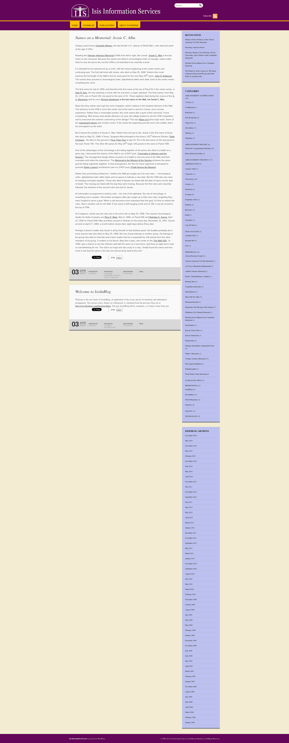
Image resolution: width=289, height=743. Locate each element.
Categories (189, 174)
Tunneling (188, 138)
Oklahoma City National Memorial (197, 312)
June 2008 (189, 656)
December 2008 (190, 640)
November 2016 (191, 435)
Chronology (108, 273)
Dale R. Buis (81, 92)
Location (188, 194)
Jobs (186, 245)
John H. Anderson (163, 76)
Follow (119, 257)
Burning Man (190, 281)
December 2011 (190, 533)
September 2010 (191, 568)
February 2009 (190, 630)
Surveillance (189, 128)
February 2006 (190, 717)
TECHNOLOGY (191, 416)
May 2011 (189, 548)
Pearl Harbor (189, 325)
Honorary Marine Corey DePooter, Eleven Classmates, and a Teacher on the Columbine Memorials (201, 55)
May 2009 (189, 625)
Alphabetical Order (192, 163)
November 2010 (191, 563)
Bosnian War (189, 240)
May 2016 (189, 440)
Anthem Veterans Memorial (195, 271)
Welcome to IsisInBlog (93, 291)
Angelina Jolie (190, 235)
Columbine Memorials (193, 286)
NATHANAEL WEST (193, 380)
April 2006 (189, 707)
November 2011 (191, 538)
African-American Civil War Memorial (199, 261)
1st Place (188, 102)
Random (188, 204)
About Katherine (129, 25)
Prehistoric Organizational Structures (198, 148)
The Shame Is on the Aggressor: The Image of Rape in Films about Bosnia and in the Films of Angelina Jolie (200, 73)
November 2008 (191, 645)
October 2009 (190, 604)
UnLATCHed (190, 225)
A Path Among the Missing (143, 167)
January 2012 (190, 527)
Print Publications (191, 399)
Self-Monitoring (191, 117)
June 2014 (189, 466)
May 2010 (189, 584)
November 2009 (191, 599)
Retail (187, 215)
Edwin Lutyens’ (91, 167)
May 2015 (189, 451)
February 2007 (190, 676)
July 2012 (188, 502)
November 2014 (191, 461)
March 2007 (189, 671)
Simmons (188, 405)
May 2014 (189, 471)
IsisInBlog (89, 25)
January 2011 (190, 558)
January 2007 (190, 681)
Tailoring (188, 133)
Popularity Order (191, 199)
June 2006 (189, 702)
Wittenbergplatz (190, 369)
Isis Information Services (78, 738)
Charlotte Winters (104, 45)
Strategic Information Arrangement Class (199, 345)
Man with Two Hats (192, 297)
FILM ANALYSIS (192, 231)
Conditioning (189, 107)
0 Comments (128, 273)
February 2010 (190, 594)
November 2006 (191, 686)
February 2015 (190, 456)
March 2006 (189, 712)
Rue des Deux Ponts (192, 330)
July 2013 (188, 486)
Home (75, 25)
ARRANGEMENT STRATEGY (197, 160)
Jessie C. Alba (155, 55)
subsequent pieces (88, 123)
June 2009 (189, 620)
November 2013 (191, 481)
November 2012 (191, 492)
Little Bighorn (190, 292)
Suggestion (189, 122)
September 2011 (191, 543)
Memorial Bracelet (191, 302)
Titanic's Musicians (192, 353)
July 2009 (188, 615)
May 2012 (189, 512)
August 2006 (189, 691)
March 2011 (189, 553)
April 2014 (189, 476)
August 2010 (189, 574)
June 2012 (189, 507)
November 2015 (191, 446)
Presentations (190, 394)
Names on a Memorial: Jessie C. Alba (105, 37)
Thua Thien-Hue (118, 140)
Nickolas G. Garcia (158, 217)
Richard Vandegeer (110, 99)
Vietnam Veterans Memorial (100, 55)
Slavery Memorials (192, 335)
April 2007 (189, 666)
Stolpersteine (189, 340)
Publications (106, 25)
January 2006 (190, 722)
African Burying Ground (194, 256)
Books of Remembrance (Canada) (197, 276)
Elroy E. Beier (111, 217)
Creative (188, 184)
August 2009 (189, 609)
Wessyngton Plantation (193, 364)
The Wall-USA (160, 240)
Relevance (188, 210)
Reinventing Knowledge (193, 153)
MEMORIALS (109, 275)
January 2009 (190, 635)
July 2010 (188, 579)
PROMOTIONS (110, 327)
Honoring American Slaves (195, 47)
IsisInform (92, 273)
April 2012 (189, 517)
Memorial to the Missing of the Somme (133, 160)
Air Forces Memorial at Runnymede (198, 266)
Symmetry (189, 220)
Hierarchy (188, 189)
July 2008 (188, 650)
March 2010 (189, 589)
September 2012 (191, 497)
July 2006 (188, 697)
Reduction (188, 112)
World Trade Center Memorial (195, 374)
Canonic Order (190, 169)
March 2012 (189, 522)
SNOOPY (189, 411)
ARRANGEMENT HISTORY (196, 144)
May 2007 (189, 661)
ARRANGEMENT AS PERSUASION (199, 95)
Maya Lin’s (144, 119)
